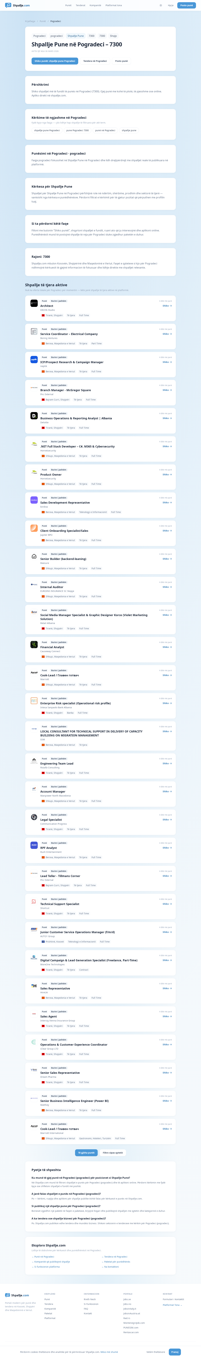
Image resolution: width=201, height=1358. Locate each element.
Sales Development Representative (65, 502)
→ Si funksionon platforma (46, 1266)
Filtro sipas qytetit (113, 1152)
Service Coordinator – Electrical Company (69, 334)
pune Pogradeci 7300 (77, 130)
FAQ (86, 1308)
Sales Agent (48, 1016)
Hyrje (171, 5)
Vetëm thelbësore (156, 1351)
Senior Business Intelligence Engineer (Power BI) (74, 1101)
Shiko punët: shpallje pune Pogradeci (55, 60)
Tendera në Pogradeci (95, 60)
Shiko (166, 305)
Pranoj (174, 1351)
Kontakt (88, 1313)
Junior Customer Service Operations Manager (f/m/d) (77, 932)
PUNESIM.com (130, 1327)
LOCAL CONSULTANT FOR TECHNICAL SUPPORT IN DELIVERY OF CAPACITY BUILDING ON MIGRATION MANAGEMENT (91, 733)
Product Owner (51, 474)
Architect (46, 306)
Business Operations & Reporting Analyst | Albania (76, 418)
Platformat (49, 1318)
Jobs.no (127, 1303)
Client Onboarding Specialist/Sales (64, 531)
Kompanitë (95, 5)
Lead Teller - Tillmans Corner (60, 876)
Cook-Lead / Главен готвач (59, 675)
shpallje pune (129, 130)
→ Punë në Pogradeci (43, 1256)
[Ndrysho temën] (160, 5)
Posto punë (186, 5)
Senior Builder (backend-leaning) (63, 559)
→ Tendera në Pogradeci (114, 1256)
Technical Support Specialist (59, 904)
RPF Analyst (48, 848)
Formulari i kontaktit (173, 1299)
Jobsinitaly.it (129, 1308)
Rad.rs (126, 1318)
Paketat (48, 1313)
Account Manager (52, 791)
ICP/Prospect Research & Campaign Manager (71, 362)
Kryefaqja (30, 21)
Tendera (48, 1303)
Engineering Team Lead (56, 763)
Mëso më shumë (109, 1351)
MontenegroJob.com (134, 1322)
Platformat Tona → (172, 1304)
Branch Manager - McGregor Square (65, 390)
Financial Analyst (52, 647)
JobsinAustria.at (131, 1313)
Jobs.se (127, 1299)
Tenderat (80, 5)
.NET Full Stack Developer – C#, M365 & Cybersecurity (77, 446)
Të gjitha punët (86, 1152)
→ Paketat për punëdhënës (115, 1261)
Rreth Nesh (90, 1299)
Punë (47, 1299)
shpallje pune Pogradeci (47, 130)
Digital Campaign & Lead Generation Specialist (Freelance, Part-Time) (88, 960)
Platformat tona (114, 5)
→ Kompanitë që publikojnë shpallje (51, 1261)
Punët (68, 5)
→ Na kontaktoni (110, 1266)
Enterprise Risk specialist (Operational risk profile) (75, 703)
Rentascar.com (131, 1332)
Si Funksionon (91, 1303)
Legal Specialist (51, 820)
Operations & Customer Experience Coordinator (73, 1044)
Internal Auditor (51, 587)
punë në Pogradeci (105, 130)
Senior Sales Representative (60, 1073)
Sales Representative (55, 988)
